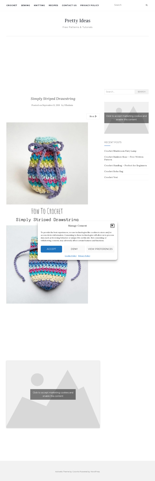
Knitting (39, 5)
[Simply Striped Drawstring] (47, 212)
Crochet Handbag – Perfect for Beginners (125, 165)
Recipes (53, 5)
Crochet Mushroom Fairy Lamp (120, 151)
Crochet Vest (111, 177)
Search (141, 92)
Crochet (11, 5)
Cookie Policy (71, 256)
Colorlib (75, 471)
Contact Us (69, 5)
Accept (51, 249)
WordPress (95, 471)
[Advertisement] (77, 60)
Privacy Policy (84, 256)
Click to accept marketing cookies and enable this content (53, 394)
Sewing (25, 5)
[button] (112, 226)
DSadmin (68, 105)
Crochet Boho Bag (113, 171)
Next (92, 116)
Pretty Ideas (77, 20)
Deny (74, 249)
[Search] (147, 5)
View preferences (100, 249)
